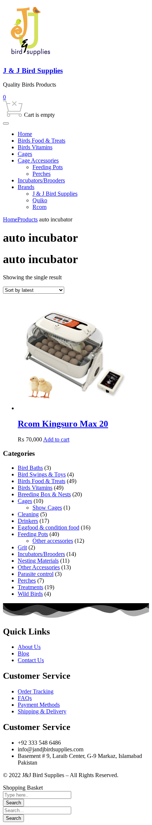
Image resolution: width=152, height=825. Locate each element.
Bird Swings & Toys (42, 474)
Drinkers (28, 521)
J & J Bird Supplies (33, 70)
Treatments (30, 587)
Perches (27, 580)
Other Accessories (39, 567)
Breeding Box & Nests (44, 494)
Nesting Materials (38, 560)
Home (10, 219)
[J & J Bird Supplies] (30, 56)
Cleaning (28, 514)
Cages (25, 501)
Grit (22, 547)
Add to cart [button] (56, 439)
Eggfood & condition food (48, 527)
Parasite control (35, 574)
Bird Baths (30, 468)
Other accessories (52, 541)
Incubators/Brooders (41, 554)
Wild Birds (30, 594)
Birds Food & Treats (41, 481)
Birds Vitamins (35, 488)
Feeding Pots (33, 534)
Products (27, 219)
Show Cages (47, 507)
